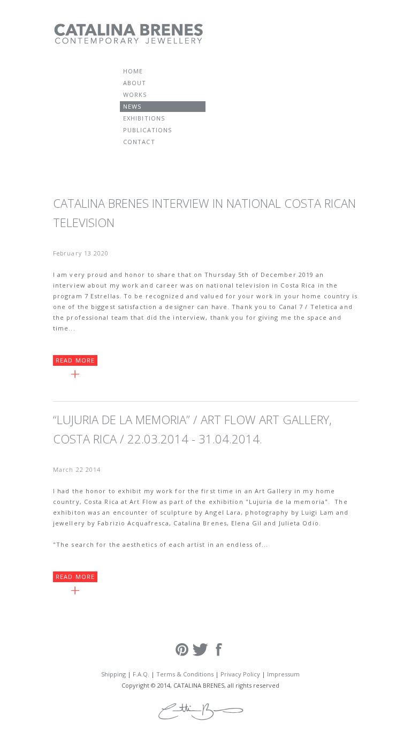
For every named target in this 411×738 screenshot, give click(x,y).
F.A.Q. (141, 674)
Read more (75, 360)
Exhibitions (144, 118)
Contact (139, 142)
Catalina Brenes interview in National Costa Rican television (204, 212)
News (132, 106)
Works (135, 95)
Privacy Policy (240, 674)
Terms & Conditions (185, 674)
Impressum (283, 674)
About (135, 83)
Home (133, 71)
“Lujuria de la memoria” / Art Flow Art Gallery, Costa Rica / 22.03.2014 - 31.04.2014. (192, 429)
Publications (147, 130)
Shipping (113, 674)
